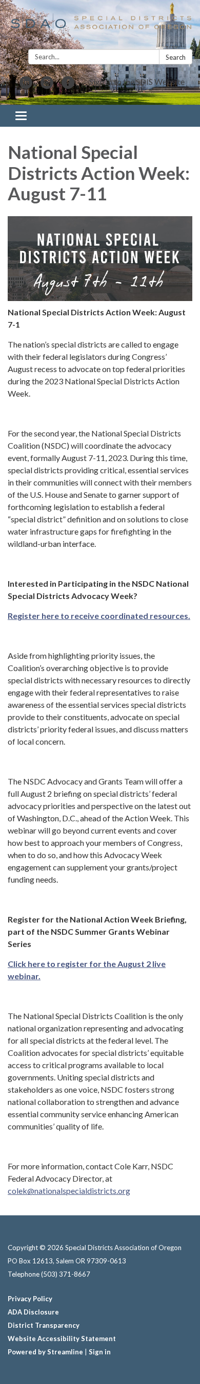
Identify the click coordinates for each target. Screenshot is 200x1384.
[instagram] (47, 85)
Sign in (100, 1352)
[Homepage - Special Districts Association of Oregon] (100, 26)
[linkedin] (25, 85)
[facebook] (68, 85)
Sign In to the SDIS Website (137, 81)
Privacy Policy (30, 1299)
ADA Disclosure (33, 1312)
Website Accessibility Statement (62, 1338)
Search (176, 57)
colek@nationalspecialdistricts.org (69, 1190)
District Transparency (43, 1325)
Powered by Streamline (45, 1352)
